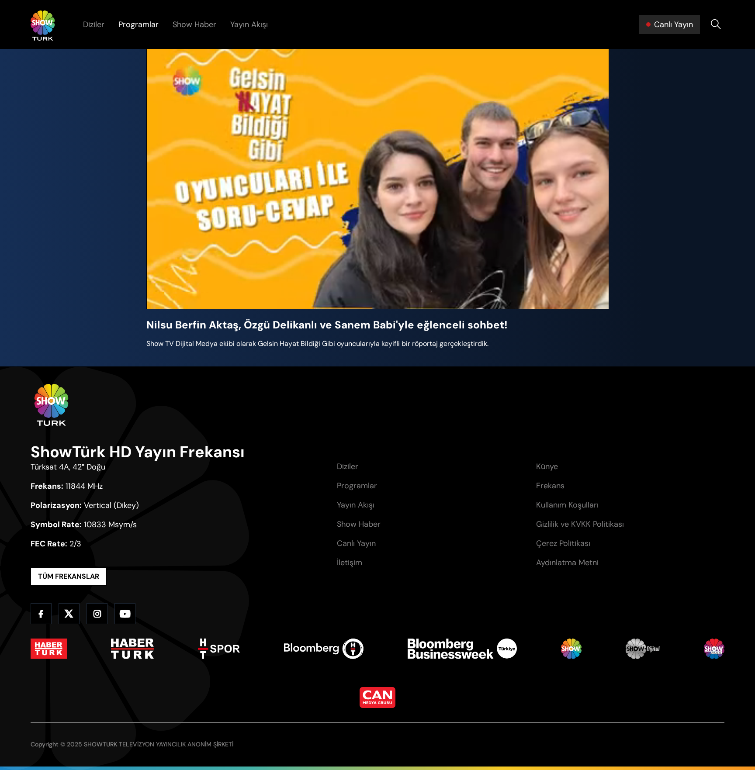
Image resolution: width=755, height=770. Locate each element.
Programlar (138, 24)
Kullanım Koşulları (567, 505)
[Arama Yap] (715, 24)
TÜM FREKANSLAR (68, 576)
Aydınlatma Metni (567, 562)
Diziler (93, 24)
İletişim (349, 562)
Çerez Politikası (563, 543)
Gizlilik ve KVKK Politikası (580, 524)
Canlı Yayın (356, 543)
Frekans (550, 485)
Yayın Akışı (249, 24)
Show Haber (194, 24)
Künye (547, 466)
